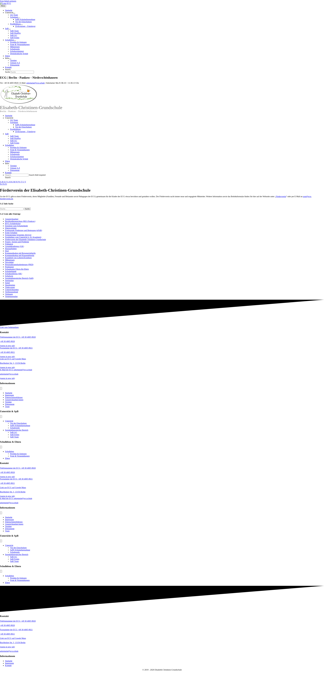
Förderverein (281, 196)
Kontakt (8, 172)
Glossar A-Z (15, 168)
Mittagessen (15, 152)
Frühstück (9, 244)
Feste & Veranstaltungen (20, 150)
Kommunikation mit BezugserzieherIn (20, 253)
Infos (7, 163)
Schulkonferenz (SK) (13, 274)
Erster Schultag (11, 233)
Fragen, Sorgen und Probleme (17, 242)
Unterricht (9, 118)
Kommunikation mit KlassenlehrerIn (19, 255)
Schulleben (9, 145)
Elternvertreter (10, 228)
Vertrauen (9, 294)
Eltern (7, 161)
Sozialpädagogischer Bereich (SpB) (19, 278)
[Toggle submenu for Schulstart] (19, 17)
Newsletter (9, 262)
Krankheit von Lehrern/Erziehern (18, 258)
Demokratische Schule (19, 159)
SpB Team (14, 136)
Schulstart (14, 122)
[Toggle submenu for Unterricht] (14, 13)
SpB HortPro (15, 138)
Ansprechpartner (11, 219)
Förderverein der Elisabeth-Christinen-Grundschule (25, 239)
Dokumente (14, 170)
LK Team (14, 120)
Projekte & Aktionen (18, 147)
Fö (4, 184)
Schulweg (9, 276)
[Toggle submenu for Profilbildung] (22, 24)
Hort (7, 251)
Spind (7, 283)
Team (7, 406)
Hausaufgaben (11, 249)
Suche (8, 72)
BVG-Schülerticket (13, 223)
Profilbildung (15, 129)
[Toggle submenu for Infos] (10, 58)
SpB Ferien (14, 143)
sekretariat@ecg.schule (35, 83)
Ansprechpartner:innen (14, 400)
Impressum (9, 395)
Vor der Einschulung (23, 127)
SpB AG (13, 141)
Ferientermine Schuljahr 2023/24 (18, 235)
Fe (1, 184)
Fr (6, 184)
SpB (7, 134)
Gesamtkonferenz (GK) (14, 246)
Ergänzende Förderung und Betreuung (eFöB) (23, 230)
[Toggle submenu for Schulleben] (15, 40)
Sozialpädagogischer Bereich (16, 430)
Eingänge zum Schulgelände (16, 226)
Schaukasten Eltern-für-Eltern (17, 269)
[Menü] (1, 388)
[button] (8, 177)
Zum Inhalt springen (8, 1)
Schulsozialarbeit (17, 157)
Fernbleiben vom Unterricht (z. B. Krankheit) (23, 237)
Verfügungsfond (11, 292)
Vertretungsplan (11, 296)
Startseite (8, 116)
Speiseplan (9, 280)
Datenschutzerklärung (14, 397)
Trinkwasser (10, 287)
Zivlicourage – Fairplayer (25, 131)
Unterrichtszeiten (12, 290)
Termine (13, 166)
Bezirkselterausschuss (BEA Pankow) (20, 221)
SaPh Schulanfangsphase (25, 125)
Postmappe (9, 267)
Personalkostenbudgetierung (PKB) (19, 264)
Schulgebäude (10, 271)
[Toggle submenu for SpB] (10, 29)
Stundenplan (10, 285)
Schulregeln (15, 154)
